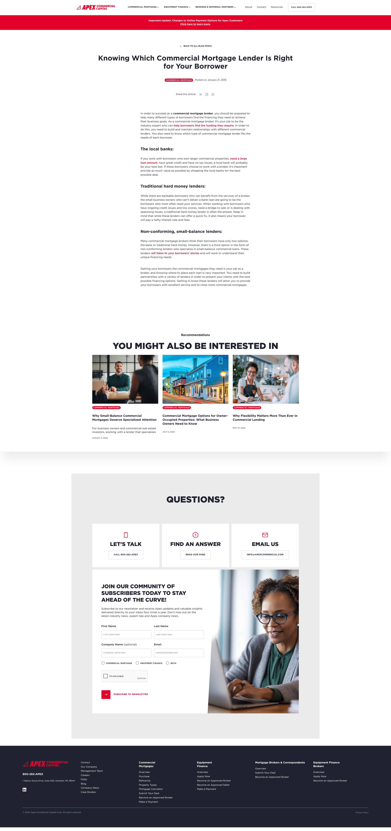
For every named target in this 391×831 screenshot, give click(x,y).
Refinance (144, 781)
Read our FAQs (195, 555)
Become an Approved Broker (156, 798)
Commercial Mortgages (146, 764)
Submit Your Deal (149, 794)
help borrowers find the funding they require (204, 125)
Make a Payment (148, 802)
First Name (108, 626)
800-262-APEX (33, 774)
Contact (85, 763)
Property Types (148, 785)
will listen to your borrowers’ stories (175, 253)
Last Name (161, 626)
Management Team (92, 771)
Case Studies (88, 792)
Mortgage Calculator (151, 789)
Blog (83, 784)
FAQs (84, 780)
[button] (248, 7)
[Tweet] (200, 94)
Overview (144, 772)
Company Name (119, 644)
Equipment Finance (204, 764)
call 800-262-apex (301, 7)
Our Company (89, 767)
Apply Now (203, 777)
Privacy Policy (362, 812)
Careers (85, 775)
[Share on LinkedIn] (206, 94)
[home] (95, 8)
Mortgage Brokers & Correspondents (280, 762)
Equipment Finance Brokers (326, 764)
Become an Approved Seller (213, 785)
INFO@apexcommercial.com (265, 555)
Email (157, 644)
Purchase (144, 777)
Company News (90, 788)
